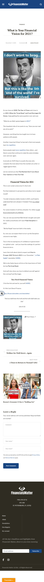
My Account (6, 531)
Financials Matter (7, 567)
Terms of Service (10, 458)
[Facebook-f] (3, 560)
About (4, 519)
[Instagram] (8, 560)
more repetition (20, 150)
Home (4, 516)
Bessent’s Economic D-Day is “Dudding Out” (19, 402)
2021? (28, 121)
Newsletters (6, 523)
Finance (22, 24)
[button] (2, 293)
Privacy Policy (36, 455)
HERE (18, 258)
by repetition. (11, 145)
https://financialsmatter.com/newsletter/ (16, 293)
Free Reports (6, 527)
